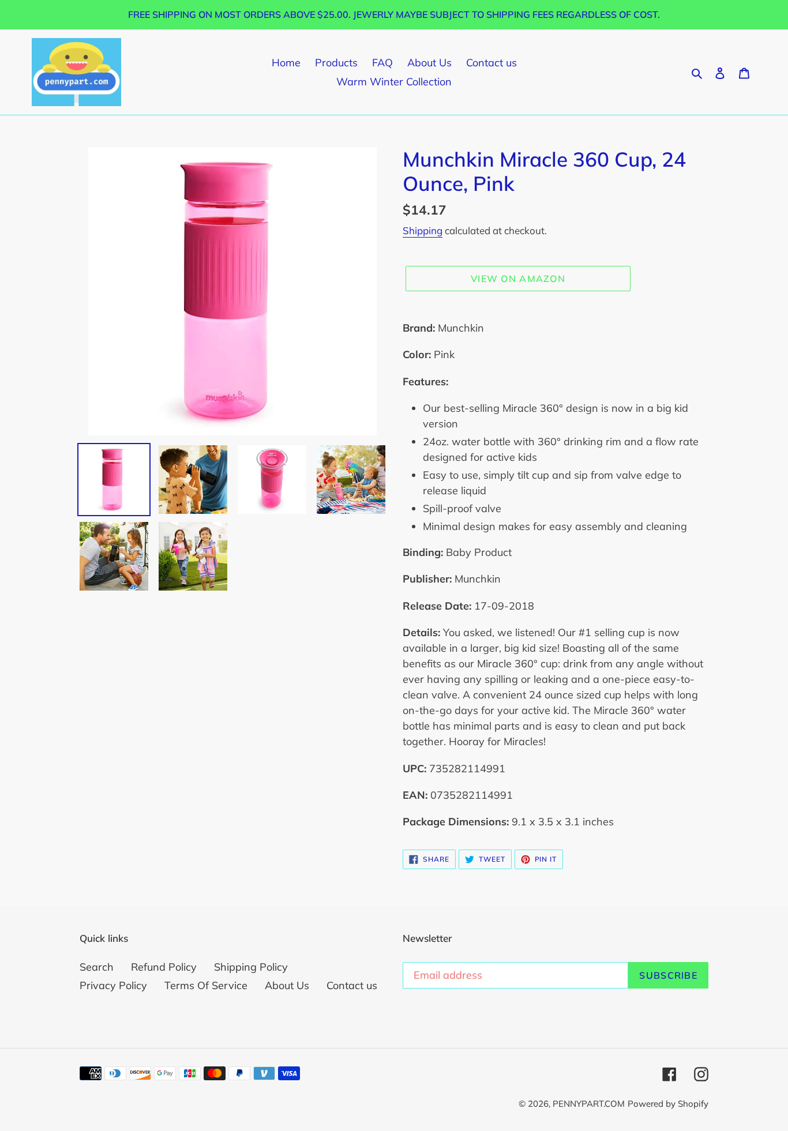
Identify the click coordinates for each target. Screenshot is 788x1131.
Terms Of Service (205, 985)
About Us (287, 985)
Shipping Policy (251, 967)
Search (97, 967)
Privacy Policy (113, 985)
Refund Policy (164, 967)
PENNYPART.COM (589, 1103)
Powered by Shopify (668, 1103)
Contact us (352, 985)
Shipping (422, 230)
